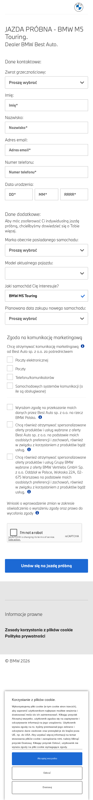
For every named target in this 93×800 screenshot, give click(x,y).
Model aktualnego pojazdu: (29, 262)
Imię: (9, 95)
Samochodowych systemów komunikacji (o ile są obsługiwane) (49, 389)
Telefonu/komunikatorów (34, 377)
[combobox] (46, 82)
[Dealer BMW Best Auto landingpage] (78, 7)
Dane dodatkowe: (23, 214)
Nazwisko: (14, 117)
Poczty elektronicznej (31, 360)
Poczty (20, 368)
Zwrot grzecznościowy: (25, 72)
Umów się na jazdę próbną (46, 565)
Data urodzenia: (19, 184)
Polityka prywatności (25, 636)
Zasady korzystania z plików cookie (39, 629)
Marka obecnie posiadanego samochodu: (41, 239)
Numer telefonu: (19, 162)
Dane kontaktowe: (23, 62)
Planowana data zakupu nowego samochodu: (45, 308)
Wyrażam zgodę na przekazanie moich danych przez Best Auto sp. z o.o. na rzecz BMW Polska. (49, 412)
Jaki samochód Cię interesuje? (32, 285)
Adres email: (16, 139)
